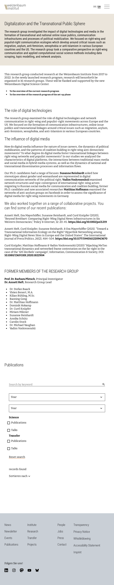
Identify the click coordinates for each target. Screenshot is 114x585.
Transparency (81, 525)
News (7, 525)
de (94, 6)
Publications (11, 544)
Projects (32, 544)
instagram (14, 570)
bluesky (37, 570)
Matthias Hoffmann (76, 189)
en (99, 6)
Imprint (77, 552)
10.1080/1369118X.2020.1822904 (24, 255)
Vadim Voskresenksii (75, 179)
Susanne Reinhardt (72, 173)
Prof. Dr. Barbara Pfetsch (19, 279)
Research (32, 531)
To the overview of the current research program (34, 91)
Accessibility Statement (86, 545)
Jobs (60, 531)
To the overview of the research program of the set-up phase (40, 94)
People (61, 525)
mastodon (21, 570)
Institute (32, 525)
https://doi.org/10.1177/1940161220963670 (81, 238)
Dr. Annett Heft (14, 282)
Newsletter (10, 531)
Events (8, 538)
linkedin (6, 570)
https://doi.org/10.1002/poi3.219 (87, 222)
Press (60, 538)
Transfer (32, 538)
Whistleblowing (81, 538)
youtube (29, 570)
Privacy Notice (81, 531)
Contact (61, 544)
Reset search (17, 457)
